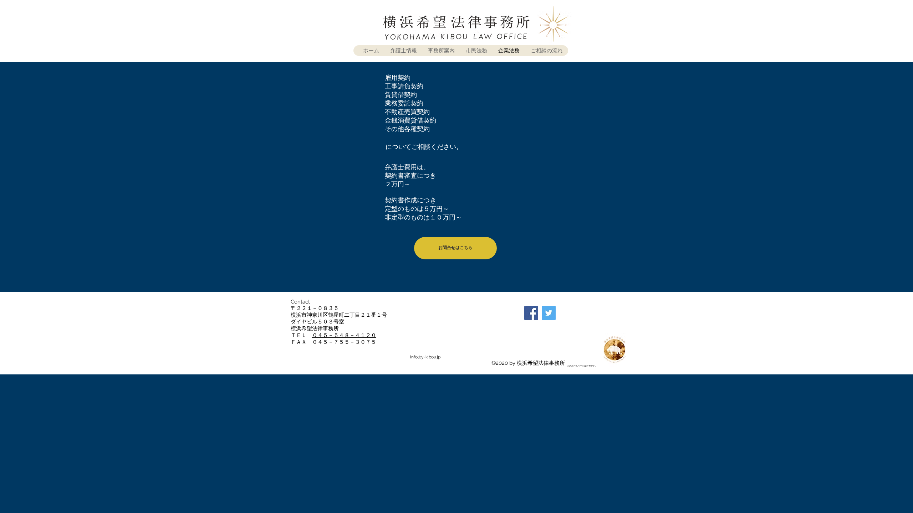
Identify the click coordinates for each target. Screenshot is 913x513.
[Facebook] (531, 313)
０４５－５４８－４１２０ (344, 335)
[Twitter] (549, 313)
